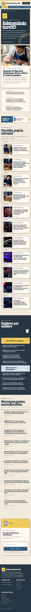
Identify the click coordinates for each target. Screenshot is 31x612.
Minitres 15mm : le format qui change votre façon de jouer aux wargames (21, 197)
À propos (18, 582)
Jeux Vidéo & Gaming (17, 145)
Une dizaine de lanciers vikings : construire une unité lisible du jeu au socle (21, 272)
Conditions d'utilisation (7, 601)
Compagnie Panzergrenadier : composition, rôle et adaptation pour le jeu (20, 302)
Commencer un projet (8, 41)
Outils (17, 584)
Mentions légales (5, 599)
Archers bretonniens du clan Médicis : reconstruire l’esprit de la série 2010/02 (21, 287)
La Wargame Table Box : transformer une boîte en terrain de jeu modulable (20, 212)
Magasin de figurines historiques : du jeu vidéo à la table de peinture (15, 73)
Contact (3, 594)
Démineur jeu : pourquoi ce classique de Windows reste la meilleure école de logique (14, 108)
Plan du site (19, 586)
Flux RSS (18, 588)
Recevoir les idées (15, 548)
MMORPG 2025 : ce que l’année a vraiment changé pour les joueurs (15, 93)
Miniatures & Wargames (15, 7)
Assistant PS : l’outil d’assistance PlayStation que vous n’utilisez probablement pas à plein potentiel (16, 100)
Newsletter (4, 596)
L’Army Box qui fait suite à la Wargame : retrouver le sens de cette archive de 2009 (21, 257)
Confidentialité (5, 603)
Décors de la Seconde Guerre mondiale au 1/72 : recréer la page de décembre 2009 (20, 227)
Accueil (4, 7)
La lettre (26, 3)
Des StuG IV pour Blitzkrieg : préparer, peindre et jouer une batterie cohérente (20, 242)
